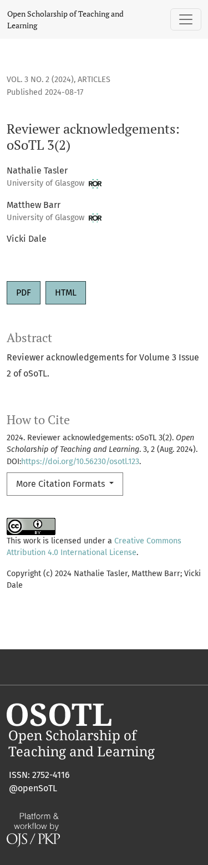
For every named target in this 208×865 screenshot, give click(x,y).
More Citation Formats (61, 484)
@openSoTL (33, 788)
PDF (23, 292)
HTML (66, 292)
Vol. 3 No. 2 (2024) (40, 79)
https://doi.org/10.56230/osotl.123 (80, 461)
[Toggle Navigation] (185, 19)
